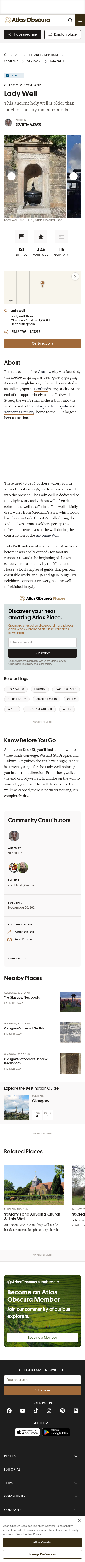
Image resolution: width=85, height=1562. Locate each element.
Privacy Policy (26, 664)
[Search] (70, 20)
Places (10, 1456)
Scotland (41, 389)
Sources (14, 958)
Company (12, 1509)
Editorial (12, 1469)
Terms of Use (44, 664)
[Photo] (70, 1002)
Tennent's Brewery (19, 412)
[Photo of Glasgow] (16, 1107)
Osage (29, 885)
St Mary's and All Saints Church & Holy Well (32, 1216)
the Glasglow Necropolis (49, 407)
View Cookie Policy (28, 1534)
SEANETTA (15, 853)
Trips (8, 1483)
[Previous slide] (11, 176)
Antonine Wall (47, 536)
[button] (21, 236)
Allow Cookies (42, 1542)
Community (15, 1496)
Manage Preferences (42, 1554)
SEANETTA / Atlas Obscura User (41, 220)
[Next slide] (73, 176)
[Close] (79, 1520)
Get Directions (42, 343)
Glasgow (44, 372)
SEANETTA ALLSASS (28, 124)
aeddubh (15, 885)
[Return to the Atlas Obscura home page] (28, 20)
